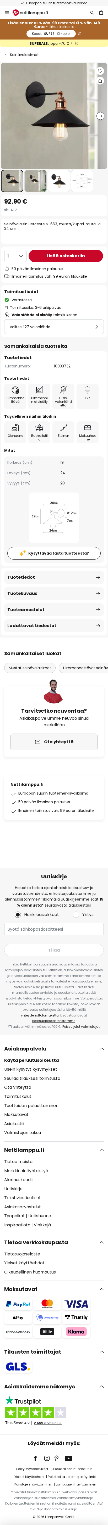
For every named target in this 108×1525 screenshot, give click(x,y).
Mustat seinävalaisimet (30, 668)
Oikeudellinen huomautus (30, 1272)
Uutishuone (39, 1216)
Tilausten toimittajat (32, 1351)
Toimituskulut (17, 1096)
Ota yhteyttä (17, 1087)
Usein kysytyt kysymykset (30, 1069)
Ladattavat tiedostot (31, 626)
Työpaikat (14, 1216)
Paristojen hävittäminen (33, 1484)
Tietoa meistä (18, 1162)
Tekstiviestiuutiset (22, 1198)
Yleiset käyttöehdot (24, 1263)
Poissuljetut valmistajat (81, 1026)
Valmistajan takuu (22, 1133)
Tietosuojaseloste (22, 1254)
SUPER (51, 33)
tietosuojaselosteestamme (53, 1021)
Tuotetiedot (21, 577)
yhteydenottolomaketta (40, 1015)
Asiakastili (14, 1124)
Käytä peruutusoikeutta (31, 1060)
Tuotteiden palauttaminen (31, 1106)
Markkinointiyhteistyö (26, 1171)
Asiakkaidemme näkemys (39, 1386)
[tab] (54, 1090)
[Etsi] (92, 12)
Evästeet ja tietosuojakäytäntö (72, 1476)
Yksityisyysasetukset (32, 1469)
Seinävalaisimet (24, 54)
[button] (12, 181)
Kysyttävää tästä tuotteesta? (58, 553)
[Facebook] (39, 1458)
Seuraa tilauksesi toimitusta (32, 1078)
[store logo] (33, 12)
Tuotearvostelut (26, 610)
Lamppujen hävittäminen (76, 1484)
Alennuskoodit (18, 1180)
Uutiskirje (13, 1189)
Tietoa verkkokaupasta (36, 1242)
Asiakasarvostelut (22, 1207)
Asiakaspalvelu (25, 1048)
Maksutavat (16, 1114)
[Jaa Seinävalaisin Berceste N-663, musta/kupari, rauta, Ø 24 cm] (100, 81)
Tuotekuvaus (22, 593)
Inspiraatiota (17, 1225)
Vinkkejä (42, 1225)
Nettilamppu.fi (24, 1150)
